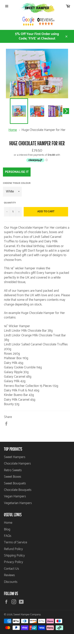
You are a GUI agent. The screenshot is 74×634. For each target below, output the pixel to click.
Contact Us (11, 568)
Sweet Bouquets (15, 483)
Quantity (10, 203)
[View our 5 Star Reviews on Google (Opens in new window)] (28, 22)
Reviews (9, 575)
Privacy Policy (13, 562)
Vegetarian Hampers (18, 503)
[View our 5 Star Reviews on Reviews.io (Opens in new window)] (45, 22)
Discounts (10, 582)
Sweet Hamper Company (27, 614)
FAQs (7, 536)
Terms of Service (15, 542)
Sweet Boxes (12, 476)
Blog (7, 529)
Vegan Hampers (15, 496)
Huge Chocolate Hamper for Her (44, 130)
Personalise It (17, 172)
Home (12, 130)
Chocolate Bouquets (17, 490)
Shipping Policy (14, 555)
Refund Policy (13, 549)
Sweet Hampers (14, 457)
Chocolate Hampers (17, 463)
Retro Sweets (13, 470)
